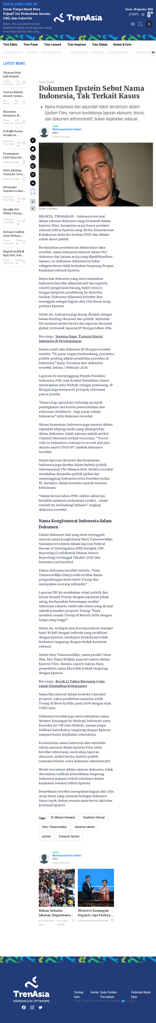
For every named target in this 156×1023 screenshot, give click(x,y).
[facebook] (33, 140)
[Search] (141, 24)
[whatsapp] (33, 157)
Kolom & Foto (122, 44)
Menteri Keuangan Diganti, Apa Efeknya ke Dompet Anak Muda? (95, 913)
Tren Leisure (52, 44)
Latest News (14, 63)
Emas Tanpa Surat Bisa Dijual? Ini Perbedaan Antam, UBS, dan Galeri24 (27, 13)
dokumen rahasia (85, 827)
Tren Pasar (30, 44)
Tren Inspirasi (76, 44)
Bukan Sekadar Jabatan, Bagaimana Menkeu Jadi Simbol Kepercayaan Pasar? (55, 913)
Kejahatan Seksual (94, 817)
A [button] (33, 201)
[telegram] (33, 166)
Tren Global (99, 44)
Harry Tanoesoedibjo (54, 827)
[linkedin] (33, 183)
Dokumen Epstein (69, 836)
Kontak (95, 992)
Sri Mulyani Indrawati (63, 817)
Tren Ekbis (10, 44)
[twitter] (33, 149)
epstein (46, 836)
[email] (33, 174)
